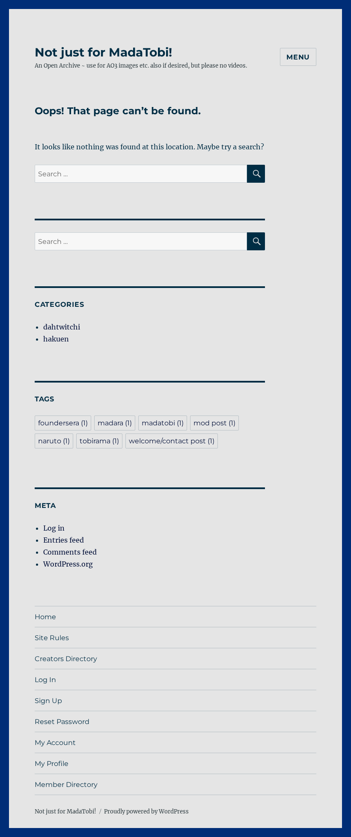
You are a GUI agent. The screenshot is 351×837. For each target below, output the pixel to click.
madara (115, 423)
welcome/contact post (171, 441)
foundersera (63, 423)
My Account (55, 743)
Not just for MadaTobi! (103, 52)
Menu (298, 57)
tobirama (99, 441)
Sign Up (48, 701)
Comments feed (70, 552)
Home (45, 617)
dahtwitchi (61, 327)
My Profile (51, 764)
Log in (54, 528)
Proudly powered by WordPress (146, 811)
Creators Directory (66, 659)
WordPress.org (68, 564)
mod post (214, 423)
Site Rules (52, 638)
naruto (54, 441)
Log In (45, 680)
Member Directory (66, 785)
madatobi (163, 423)
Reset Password (62, 722)
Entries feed (63, 540)
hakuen (56, 339)
